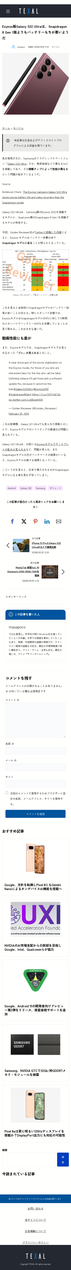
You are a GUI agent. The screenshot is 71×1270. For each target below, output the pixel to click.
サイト (9, 777)
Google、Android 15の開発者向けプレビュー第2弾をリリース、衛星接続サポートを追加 (35, 1010)
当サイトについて (35, 1220)
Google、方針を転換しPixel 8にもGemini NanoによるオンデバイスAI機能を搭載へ (33, 886)
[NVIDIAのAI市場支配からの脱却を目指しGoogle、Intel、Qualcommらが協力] (35, 905)
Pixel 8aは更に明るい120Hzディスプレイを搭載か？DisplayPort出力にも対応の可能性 (34, 1133)
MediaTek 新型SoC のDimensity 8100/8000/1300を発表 (23, 571)
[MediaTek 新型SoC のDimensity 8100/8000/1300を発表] (50, 568)
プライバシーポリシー (35, 1242)
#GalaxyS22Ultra (23, 389)
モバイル (55, 46)
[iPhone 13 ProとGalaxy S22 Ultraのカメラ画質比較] (21, 542)
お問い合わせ (35, 1208)
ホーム (6, 128)
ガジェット (55, 488)
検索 (4, 1150)
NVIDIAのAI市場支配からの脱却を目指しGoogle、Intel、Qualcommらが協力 (32, 947)
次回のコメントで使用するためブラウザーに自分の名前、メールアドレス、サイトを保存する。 (38, 798)
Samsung (40, 488)
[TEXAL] (28, 10)
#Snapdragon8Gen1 (20, 394)
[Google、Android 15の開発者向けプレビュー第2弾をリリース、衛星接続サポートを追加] (35, 965)
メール (11, 760)
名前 (9, 744)
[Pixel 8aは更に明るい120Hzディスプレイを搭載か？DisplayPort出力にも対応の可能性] (35, 1090)
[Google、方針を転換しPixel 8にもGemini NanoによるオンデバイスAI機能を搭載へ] (35, 844)
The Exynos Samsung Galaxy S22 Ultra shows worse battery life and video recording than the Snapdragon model (34, 197)
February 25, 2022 (19, 413)
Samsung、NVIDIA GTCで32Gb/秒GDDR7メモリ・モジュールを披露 (35, 1072)
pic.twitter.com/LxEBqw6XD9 (26, 400)
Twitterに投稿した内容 (48, 232)
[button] (12, 521)
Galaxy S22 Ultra (16, 164)
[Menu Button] (9, 11)
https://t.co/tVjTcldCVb (46, 394)
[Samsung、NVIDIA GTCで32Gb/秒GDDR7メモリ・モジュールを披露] (35, 1030)
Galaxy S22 (25, 488)
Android (12, 488)
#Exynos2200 (41, 389)
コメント (12, 700)
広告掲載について (35, 1231)
